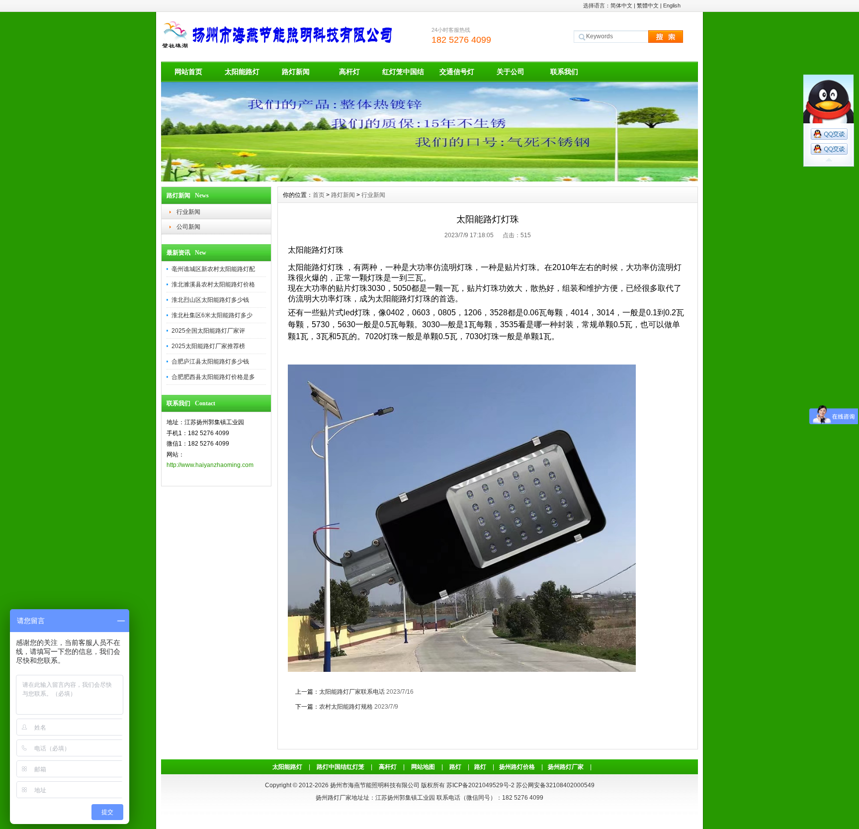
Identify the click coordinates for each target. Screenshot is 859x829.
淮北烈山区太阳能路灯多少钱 (210, 299)
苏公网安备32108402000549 (555, 785)
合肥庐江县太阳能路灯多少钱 (210, 361)
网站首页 (188, 72)
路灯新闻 (296, 72)
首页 (319, 194)
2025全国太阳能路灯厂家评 (208, 330)
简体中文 (621, 5)
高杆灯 (349, 72)
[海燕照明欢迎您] (429, 179)
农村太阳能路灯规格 (346, 706)
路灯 (455, 766)
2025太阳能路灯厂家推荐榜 (208, 346)
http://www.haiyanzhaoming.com (210, 464)
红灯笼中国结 (403, 72)
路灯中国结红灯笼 (340, 766)
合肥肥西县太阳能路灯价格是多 (213, 376)
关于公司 (510, 72)
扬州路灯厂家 (566, 766)
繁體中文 (648, 5)
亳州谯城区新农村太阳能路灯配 (213, 269)
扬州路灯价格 (517, 766)
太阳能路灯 (242, 72)
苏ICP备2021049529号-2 (480, 785)
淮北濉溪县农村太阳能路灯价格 (213, 284)
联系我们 (564, 72)
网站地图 (423, 766)
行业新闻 (188, 211)
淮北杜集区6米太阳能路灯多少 (212, 315)
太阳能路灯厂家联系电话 (352, 691)
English (672, 5)
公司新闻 (188, 226)
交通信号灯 (456, 72)
